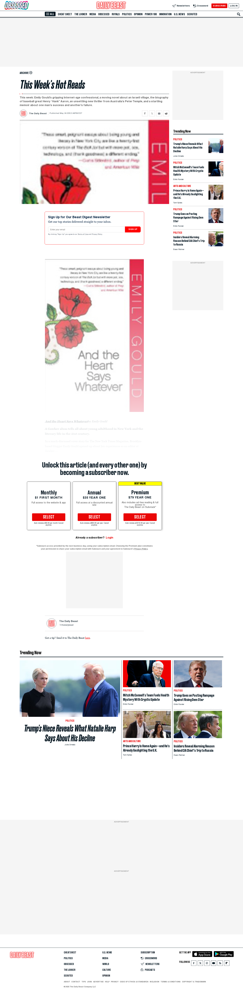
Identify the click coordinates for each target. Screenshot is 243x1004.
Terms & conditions (171, 982)
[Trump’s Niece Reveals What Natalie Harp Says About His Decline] (215, 152)
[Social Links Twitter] (200, 963)
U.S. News (179, 14)
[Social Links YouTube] (213, 963)
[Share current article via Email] (159, 113)
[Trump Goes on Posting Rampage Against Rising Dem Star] (215, 222)
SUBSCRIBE (219, 5)
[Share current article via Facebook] (145, 113)
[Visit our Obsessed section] (27, 6)
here (87, 637)
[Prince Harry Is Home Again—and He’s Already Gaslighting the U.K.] (215, 198)
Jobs (89, 982)
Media (92, 14)
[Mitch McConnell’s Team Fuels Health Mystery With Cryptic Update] (215, 175)
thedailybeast (67, 625)
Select (49, 517)
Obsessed (103, 14)
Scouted (192, 14)
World (105, 964)
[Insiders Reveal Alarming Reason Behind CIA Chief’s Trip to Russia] (215, 245)
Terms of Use (83, 234)
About (67, 982)
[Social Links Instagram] (207, 963)
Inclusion (154, 982)
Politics (127, 14)
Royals (116, 14)
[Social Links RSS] (220, 963)
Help (107, 982)
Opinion (138, 14)
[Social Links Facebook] (193, 963)
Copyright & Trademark (194, 982)
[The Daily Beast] (111, 6)
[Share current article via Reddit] (166, 113)
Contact (75, 982)
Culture (106, 970)
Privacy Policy (97, 234)
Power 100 (151, 14)
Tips (83, 982)
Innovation (165, 14)
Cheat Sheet (65, 14)
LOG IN (234, 5)
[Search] (238, 14)
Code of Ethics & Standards (134, 982)
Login (109, 537)
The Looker (80, 14)
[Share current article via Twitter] (152, 113)
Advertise (98, 982)
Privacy (115, 982)
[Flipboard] (226, 963)
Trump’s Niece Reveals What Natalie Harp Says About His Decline (70, 733)
